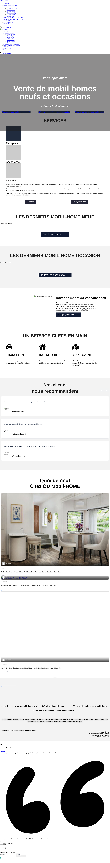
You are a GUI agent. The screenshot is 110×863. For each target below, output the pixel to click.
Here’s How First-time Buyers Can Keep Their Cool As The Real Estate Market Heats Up (31, 668)
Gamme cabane (11, 10)
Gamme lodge (11, 11)
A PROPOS (6, 20)
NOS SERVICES (8, 22)
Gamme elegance (11, 14)
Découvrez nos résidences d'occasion (54, 112)
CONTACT (6, 24)
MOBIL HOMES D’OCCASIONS (13, 17)
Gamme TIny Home (12, 8)
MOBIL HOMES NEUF (10, 5)
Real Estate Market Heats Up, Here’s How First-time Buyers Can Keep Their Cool (28, 585)
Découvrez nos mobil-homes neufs (16, 112)
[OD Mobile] (4, 0)
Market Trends (4, 671)
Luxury (2, 575)
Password (2, 852)
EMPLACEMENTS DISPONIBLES (13, 19)
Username (3, 851)
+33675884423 (6, 27)
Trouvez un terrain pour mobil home (89, 112)
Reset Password (21, 856)
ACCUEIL (6, 3)
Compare (2, 751)
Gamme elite (10, 16)
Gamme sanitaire (11, 6)
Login (18, 854)
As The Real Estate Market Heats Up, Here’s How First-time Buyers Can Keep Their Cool (31, 572)
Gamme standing (11, 13)
